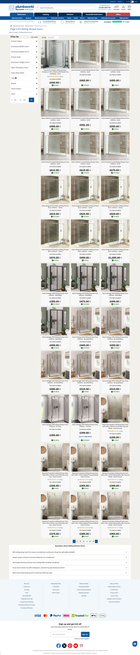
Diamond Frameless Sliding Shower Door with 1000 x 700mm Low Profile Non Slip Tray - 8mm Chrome (55, 475)
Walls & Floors (124, 18)
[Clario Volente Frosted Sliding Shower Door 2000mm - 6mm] (115, 146)
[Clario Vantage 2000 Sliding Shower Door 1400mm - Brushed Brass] (55, 365)
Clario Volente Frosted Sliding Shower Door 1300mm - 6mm (85, 119)
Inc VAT (127, 1)
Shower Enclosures (41, 18)
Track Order (56, 587)
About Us (26, 584)
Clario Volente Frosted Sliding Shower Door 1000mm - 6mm (85, 71)
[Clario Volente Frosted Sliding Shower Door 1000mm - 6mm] (85, 54)
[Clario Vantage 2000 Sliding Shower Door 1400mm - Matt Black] (85, 277)
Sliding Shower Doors (26, 32)
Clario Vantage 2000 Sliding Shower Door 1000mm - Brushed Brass (85, 338)
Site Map (84, 596)
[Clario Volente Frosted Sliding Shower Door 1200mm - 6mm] (55, 102)
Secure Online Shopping (84, 590)
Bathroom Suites (17, 18)
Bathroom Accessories (108, 18)
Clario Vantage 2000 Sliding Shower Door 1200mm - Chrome (85, 425)
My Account (56, 590)
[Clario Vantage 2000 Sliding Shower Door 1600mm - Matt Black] (115, 277)
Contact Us (113, 1)
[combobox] (66, 8)
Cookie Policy (114, 590)
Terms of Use (114, 596)
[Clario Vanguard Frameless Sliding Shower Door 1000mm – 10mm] (55, 190)
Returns (120, 1)
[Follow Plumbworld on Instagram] (81, 645)
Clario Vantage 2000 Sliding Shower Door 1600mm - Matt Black (115, 294)
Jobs (26, 593)
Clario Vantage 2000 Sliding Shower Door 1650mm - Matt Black (55, 338)
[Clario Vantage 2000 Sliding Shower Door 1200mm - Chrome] (85, 409)
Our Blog (26, 590)
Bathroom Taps (92, 18)
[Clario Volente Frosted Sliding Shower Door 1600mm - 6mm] (55, 146)
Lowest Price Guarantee (26, 602)
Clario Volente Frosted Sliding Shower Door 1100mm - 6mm (115, 71)
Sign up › (85, 634)
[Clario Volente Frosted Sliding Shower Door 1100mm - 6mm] (115, 54)
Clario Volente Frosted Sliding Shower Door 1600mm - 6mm (55, 163)
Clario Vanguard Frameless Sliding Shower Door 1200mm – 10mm (115, 207)
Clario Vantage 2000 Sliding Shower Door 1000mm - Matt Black (55, 294)
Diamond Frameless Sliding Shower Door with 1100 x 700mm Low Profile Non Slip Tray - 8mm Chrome (55, 523)
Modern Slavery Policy (114, 587)
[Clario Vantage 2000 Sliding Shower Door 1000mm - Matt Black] (55, 277)
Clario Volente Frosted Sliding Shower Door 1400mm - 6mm (115, 119)
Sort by (44, 37)
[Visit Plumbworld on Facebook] (58, 645)
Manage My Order (56, 584)
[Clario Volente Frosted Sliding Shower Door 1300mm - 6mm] (85, 102)
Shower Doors (29, 26)
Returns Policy (114, 584)
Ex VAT (136, 1)
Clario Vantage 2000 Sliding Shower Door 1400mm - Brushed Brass (55, 382)
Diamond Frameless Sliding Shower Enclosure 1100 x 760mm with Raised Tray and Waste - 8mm (55, 72)
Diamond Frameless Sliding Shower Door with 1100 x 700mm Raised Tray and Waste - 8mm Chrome (85, 523)
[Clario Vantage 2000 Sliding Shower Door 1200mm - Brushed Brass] (115, 321)
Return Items (56, 593)
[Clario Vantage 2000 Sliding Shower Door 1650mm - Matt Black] (55, 321)
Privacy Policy (114, 593)
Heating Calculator (84, 593)
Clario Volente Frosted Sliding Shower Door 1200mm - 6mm (55, 119)
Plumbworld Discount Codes (26, 605)
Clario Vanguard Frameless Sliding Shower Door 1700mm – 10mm (115, 250)
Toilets (76, 18)
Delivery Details (83, 584)
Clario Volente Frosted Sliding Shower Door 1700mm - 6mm (85, 163)
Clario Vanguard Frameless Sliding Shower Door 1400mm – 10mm (55, 250)
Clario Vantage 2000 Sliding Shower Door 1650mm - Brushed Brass (115, 382)
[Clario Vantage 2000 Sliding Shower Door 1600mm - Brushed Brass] (85, 365)
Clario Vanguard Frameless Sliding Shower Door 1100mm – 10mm (85, 207)
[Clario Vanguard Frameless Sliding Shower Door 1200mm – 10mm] (115, 190)
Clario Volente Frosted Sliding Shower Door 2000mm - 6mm (115, 163)
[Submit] (38, 8)
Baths (69, 18)
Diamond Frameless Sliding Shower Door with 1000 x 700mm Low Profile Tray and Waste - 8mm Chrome (115, 426)
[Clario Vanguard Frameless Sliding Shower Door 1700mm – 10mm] (115, 234)
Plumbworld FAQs (84, 587)
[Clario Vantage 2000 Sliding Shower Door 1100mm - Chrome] (55, 409)
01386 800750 (105, 7)
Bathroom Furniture (57, 18)
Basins (82, 18)
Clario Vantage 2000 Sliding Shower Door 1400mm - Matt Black (85, 294)
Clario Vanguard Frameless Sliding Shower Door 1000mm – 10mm (55, 207)
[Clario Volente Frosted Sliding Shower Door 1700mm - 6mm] (85, 146)
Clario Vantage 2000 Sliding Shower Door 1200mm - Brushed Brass (115, 338)
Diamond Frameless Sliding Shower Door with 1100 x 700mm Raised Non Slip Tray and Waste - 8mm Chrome (115, 523)
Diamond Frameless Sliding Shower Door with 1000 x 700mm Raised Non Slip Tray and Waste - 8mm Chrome (115, 475)
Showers (28, 18)
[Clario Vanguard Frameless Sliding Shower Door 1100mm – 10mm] (85, 190)
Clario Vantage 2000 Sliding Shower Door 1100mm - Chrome (55, 425)
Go (31, 100)
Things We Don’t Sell (26, 599)
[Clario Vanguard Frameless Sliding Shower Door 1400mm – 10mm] (55, 234)
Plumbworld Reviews (27, 608)
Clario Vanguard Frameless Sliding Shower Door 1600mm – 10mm (85, 250)
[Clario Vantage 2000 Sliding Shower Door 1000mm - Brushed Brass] (85, 321)
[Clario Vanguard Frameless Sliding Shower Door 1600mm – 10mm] (85, 234)
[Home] (11, 26)
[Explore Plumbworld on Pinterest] (70, 645)
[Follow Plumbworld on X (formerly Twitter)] (64, 645)
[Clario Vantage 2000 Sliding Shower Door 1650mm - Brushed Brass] (115, 365)
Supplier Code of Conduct (114, 599)
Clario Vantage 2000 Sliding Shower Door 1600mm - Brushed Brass (85, 382)
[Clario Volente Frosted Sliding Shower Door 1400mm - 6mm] (115, 102)
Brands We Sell (26, 596)
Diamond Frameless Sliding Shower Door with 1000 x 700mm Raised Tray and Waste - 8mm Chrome (85, 475)
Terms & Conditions (114, 602)
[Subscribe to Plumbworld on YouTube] (75, 645)
